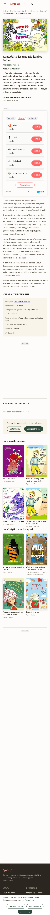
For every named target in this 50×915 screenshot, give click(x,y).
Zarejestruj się (33, 429)
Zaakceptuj (25, 912)
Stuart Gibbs (7, 572)
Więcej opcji (30, 900)
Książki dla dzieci (22, 11)
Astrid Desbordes (32, 615)
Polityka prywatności (34, 893)
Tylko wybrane (35, 906)
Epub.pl (15, 4)
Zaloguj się (15, 429)
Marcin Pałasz (8, 617)
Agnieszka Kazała (11, 65)
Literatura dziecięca (38, 11)
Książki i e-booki (9, 893)
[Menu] (5, 4)
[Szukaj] (24, 4)
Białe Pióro (16, 69)
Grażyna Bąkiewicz (32, 572)
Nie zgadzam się (16, 906)
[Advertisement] (25, 371)
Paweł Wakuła (38, 574)
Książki (12, 11)
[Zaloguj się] (31, 4)
